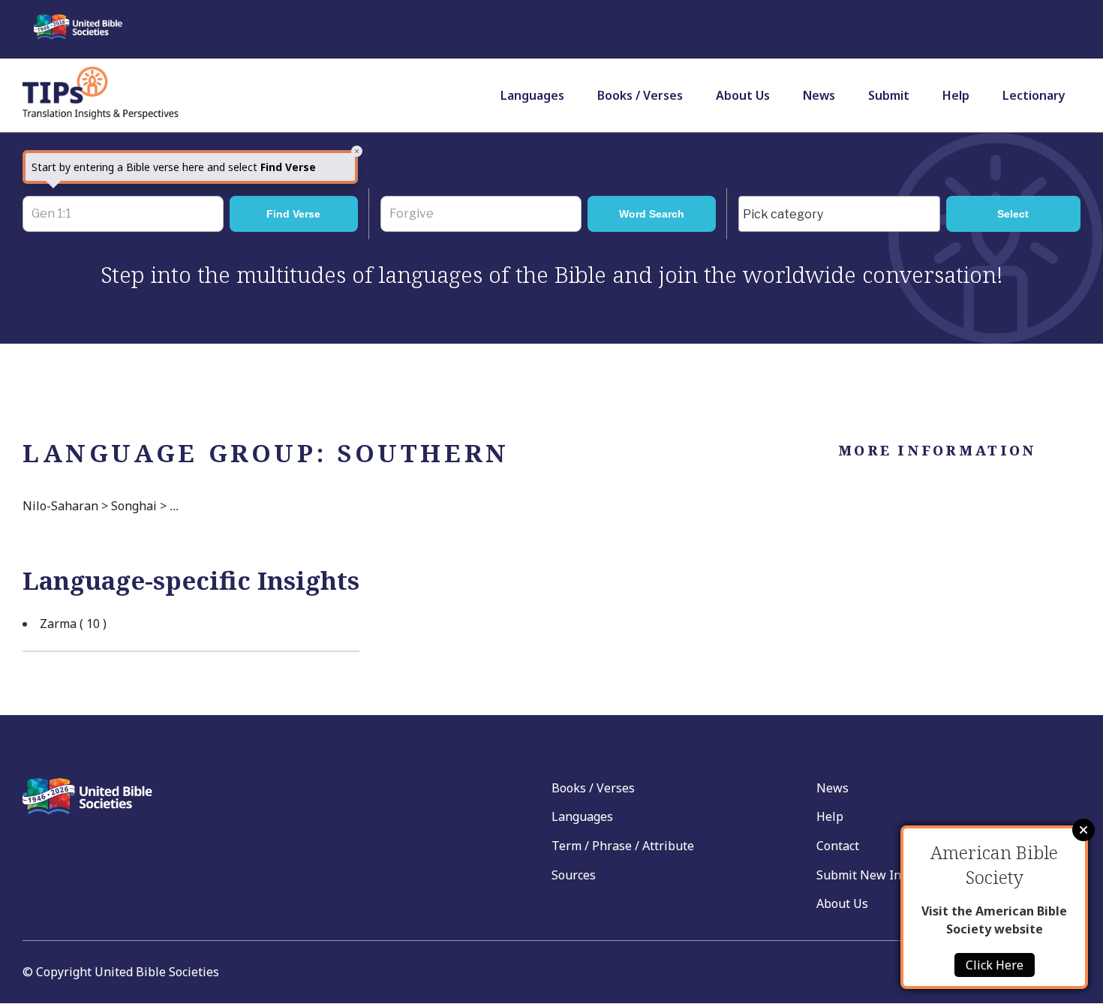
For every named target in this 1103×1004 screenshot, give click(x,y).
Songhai (134, 505)
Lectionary (1033, 95)
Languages (532, 95)
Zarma (73, 623)
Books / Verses (640, 95)
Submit (888, 95)
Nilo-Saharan (60, 505)
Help (955, 95)
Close (1083, 830)
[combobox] (839, 214)
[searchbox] (843, 214)
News (819, 95)
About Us (743, 95)
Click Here (994, 965)
